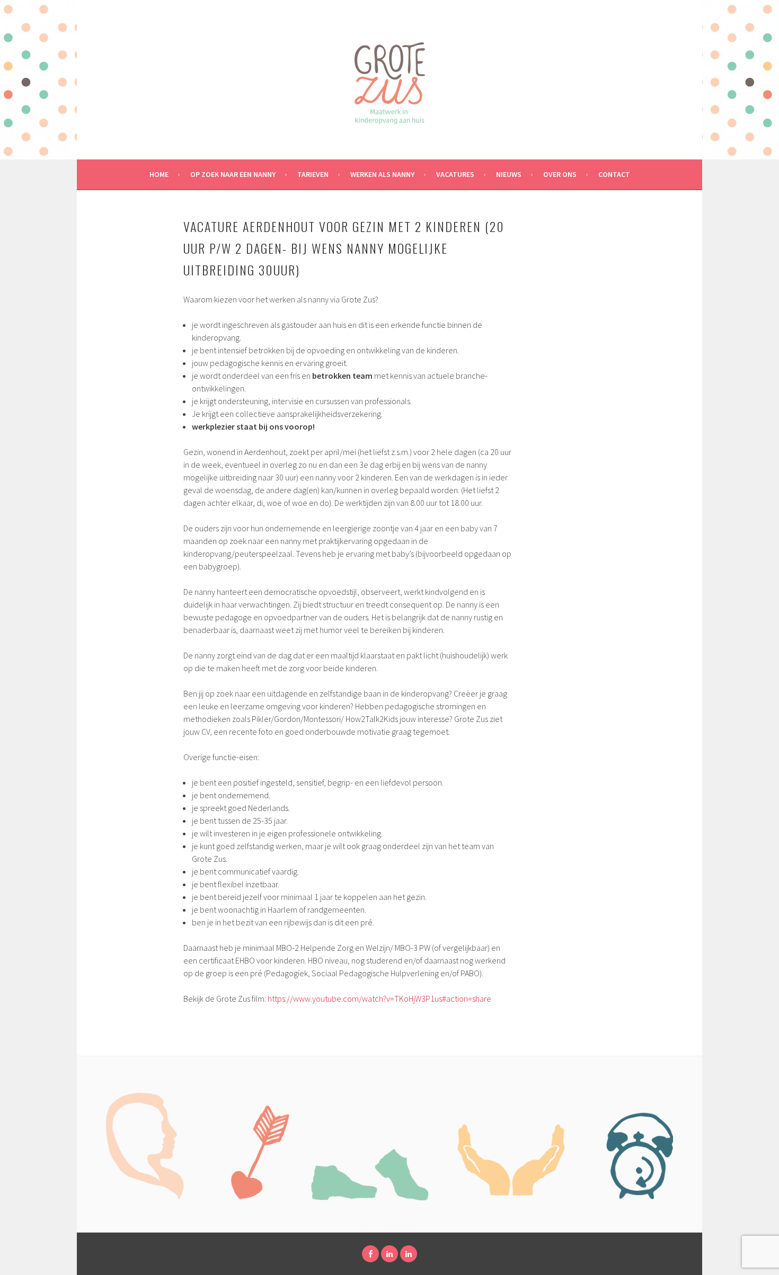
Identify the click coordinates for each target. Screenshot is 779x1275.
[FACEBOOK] (370, 1253)
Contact (614, 174)
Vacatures (455, 174)
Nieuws (508, 174)
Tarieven (313, 174)
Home (159, 174)
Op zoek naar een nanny (233, 174)
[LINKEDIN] (389, 1253)
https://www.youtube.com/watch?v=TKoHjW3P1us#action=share (379, 998)
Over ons (560, 174)
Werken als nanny (382, 174)
